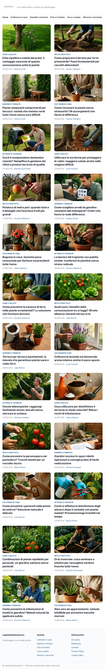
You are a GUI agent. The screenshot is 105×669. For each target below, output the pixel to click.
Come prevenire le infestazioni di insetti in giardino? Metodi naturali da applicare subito (25, 613)
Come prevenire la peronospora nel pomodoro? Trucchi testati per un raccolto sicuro (24, 460)
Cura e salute (74, 17)
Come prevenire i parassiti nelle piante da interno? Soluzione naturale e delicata (26, 509)
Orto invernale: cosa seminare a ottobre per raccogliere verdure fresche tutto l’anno (74, 563)
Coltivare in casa (19, 17)
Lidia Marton (71, 318)
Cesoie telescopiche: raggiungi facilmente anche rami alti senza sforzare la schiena (22, 410)
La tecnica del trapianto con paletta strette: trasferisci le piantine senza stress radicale (76, 261)
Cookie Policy (77, 655)
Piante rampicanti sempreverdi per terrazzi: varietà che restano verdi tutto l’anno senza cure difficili (24, 111)
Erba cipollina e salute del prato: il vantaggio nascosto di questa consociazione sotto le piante (23, 61)
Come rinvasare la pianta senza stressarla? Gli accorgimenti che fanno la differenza (74, 111)
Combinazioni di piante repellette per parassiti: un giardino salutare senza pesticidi (25, 563)
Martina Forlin (20, 69)
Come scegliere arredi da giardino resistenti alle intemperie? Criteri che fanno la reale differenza (77, 211)
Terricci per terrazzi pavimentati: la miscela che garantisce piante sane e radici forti (25, 360)
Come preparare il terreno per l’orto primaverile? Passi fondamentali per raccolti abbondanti (76, 61)
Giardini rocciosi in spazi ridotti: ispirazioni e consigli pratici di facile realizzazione (76, 460)
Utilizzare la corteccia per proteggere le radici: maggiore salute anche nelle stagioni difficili (77, 161)
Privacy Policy (77, 651)
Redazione (76, 643)
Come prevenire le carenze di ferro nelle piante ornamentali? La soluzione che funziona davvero (26, 310)
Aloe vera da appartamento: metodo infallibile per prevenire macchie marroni (77, 613)
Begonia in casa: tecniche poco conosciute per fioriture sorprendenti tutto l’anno (25, 261)
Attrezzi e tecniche (92, 17)
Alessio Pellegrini (73, 69)
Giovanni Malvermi (22, 218)
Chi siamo (75, 640)
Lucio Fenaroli (72, 169)
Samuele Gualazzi (21, 417)
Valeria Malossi (20, 268)
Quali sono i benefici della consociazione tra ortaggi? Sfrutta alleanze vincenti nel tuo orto (76, 310)
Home (5, 17)
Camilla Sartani (72, 218)
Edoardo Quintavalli (22, 169)
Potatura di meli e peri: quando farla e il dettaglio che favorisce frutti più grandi (25, 211)
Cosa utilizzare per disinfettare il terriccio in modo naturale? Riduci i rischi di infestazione (76, 410)
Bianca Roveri (20, 467)
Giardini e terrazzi (39, 17)
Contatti (74, 647)
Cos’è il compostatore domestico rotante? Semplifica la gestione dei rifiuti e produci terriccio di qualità (24, 161)
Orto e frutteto (57, 17)
